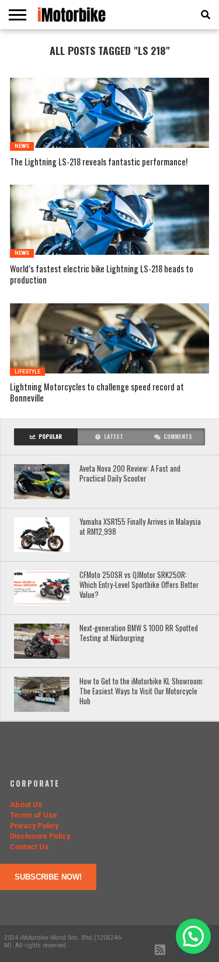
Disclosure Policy (40, 836)
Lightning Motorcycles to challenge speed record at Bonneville (97, 392)
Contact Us (29, 846)
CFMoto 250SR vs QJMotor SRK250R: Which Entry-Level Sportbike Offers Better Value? (139, 585)
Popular (50, 436)
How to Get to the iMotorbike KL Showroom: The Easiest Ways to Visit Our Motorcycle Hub (141, 691)
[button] (193, 936)
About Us (26, 804)
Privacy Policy (34, 825)
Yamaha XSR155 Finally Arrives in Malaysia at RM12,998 (140, 527)
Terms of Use (33, 815)
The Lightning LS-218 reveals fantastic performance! (98, 162)
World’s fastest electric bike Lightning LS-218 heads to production (101, 274)
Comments (178, 436)
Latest (113, 436)
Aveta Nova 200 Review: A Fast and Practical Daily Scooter (129, 473)
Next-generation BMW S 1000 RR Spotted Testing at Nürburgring (138, 633)
